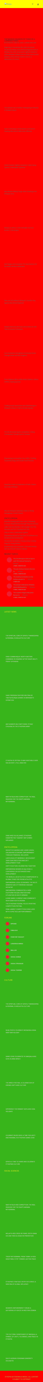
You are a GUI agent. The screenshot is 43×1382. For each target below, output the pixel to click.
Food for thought (17, 937)
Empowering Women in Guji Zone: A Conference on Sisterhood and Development (19, 871)
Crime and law (30, 43)
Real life (13, 950)
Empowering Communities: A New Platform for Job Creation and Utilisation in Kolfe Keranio (18, 892)
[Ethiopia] (21, 74)
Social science (15, 957)
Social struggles (16, 963)
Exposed (13, 924)
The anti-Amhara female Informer (24, 569)
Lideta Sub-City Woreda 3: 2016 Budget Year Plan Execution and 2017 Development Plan (20, 860)
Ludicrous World (16, 943)
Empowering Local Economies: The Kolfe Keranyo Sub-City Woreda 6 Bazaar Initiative (21, 884)
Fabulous (14, 930)
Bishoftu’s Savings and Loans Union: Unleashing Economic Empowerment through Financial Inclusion (20, 852)
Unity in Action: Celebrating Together (16, 532)
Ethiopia (9, 43)
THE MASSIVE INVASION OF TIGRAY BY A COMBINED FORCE (19, 40)
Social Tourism (16, 970)
